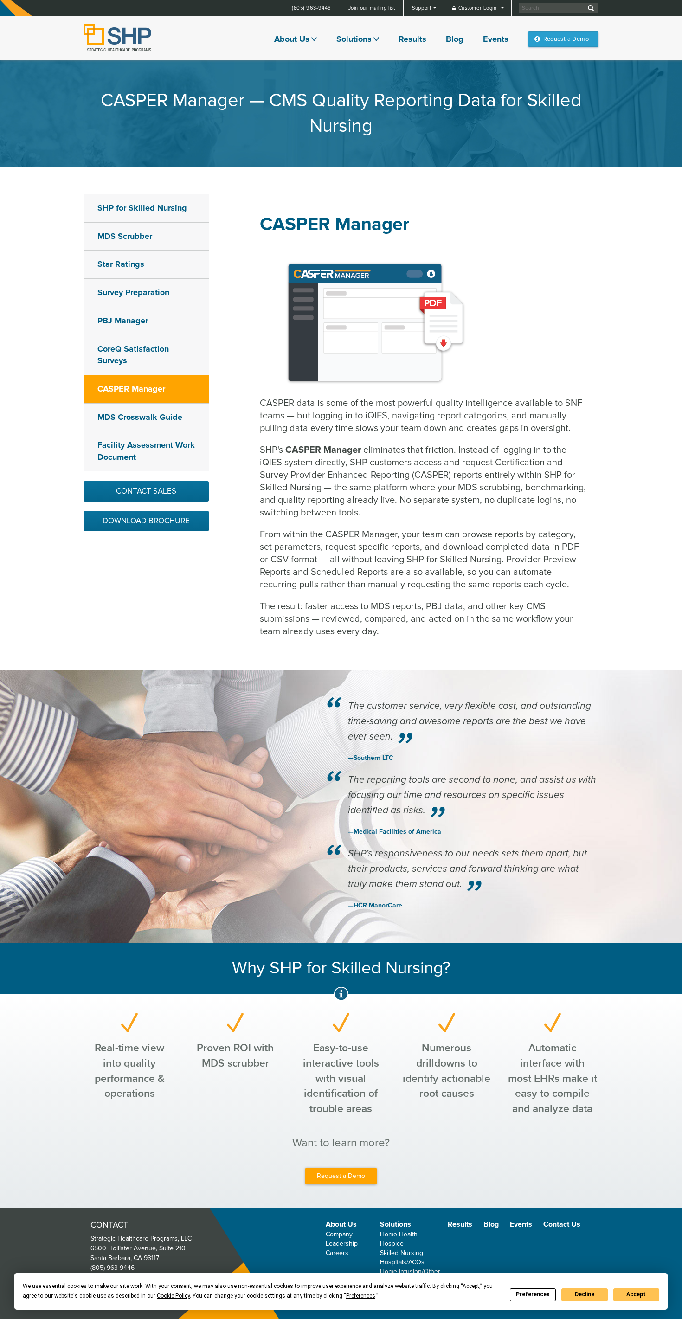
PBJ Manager (122, 320)
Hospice (392, 1244)
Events (495, 39)
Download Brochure (146, 521)
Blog (454, 39)
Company (339, 1234)
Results (412, 39)
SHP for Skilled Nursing (142, 208)
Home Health (399, 1234)
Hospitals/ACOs (402, 1262)
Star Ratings (120, 264)
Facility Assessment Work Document (146, 451)
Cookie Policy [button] (173, 1296)
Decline (584, 1294)
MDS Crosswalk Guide (139, 417)
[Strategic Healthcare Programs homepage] (117, 37)
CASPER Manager (131, 389)
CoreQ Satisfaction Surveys (133, 355)
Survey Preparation (133, 292)
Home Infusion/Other (410, 1271)
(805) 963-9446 (311, 8)
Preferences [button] (360, 1296)
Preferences (533, 1294)
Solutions (354, 39)
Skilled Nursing (401, 1253)
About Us (291, 39)
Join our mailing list (371, 8)
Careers (337, 1253)
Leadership (342, 1244)
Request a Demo (566, 39)
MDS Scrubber (124, 236)
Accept (636, 1294)
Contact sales (146, 491)
